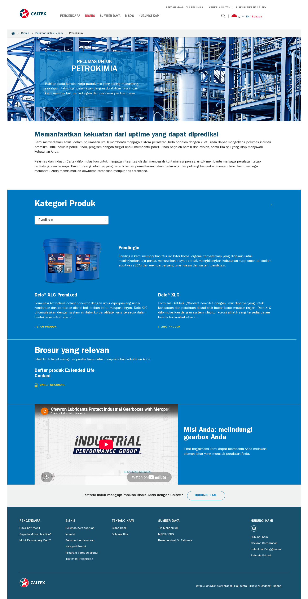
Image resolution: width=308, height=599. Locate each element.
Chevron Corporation (264, 543)
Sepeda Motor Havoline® (35, 534)
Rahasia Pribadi (261, 555)
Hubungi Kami (149, 16)
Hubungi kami (206, 495)
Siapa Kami (119, 528)
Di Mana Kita (120, 534)
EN (247, 16)
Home (13, 33)
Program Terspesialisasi (82, 553)
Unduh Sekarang (52, 385)
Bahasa (257, 16)
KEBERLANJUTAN (219, 8)
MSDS (129, 16)
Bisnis (90, 16)
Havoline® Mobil (29, 528)
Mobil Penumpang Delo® (35, 540)
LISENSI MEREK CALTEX (251, 8)
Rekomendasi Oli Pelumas (175, 540)
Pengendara (70, 16)
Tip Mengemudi (168, 528)
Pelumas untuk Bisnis (49, 33)
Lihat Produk (47, 326)
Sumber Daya (110, 16)
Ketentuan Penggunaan (266, 549)
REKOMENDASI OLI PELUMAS (184, 8)
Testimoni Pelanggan (79, 559)
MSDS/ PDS (166, 534)
